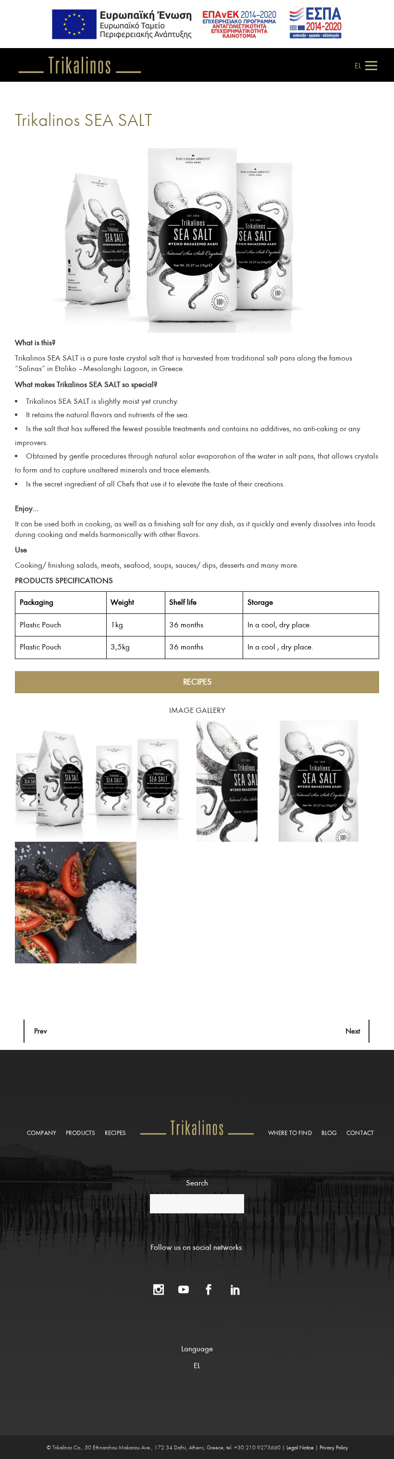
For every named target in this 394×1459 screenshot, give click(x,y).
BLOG (329, 1133)
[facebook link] (208, 1285)
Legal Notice (300, 1447)
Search (197, 1182)
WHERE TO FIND (290, 1133)
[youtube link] (183, 1285)
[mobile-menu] (370, 65)
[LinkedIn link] (235, 1285)
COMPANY (41, 1133)
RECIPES (197, 682)
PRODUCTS (80, 1133)
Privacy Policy (334, 1447)
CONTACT (360, 1133)
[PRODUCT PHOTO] (75, 780)
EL (358, 66)
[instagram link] (158, 1285)
